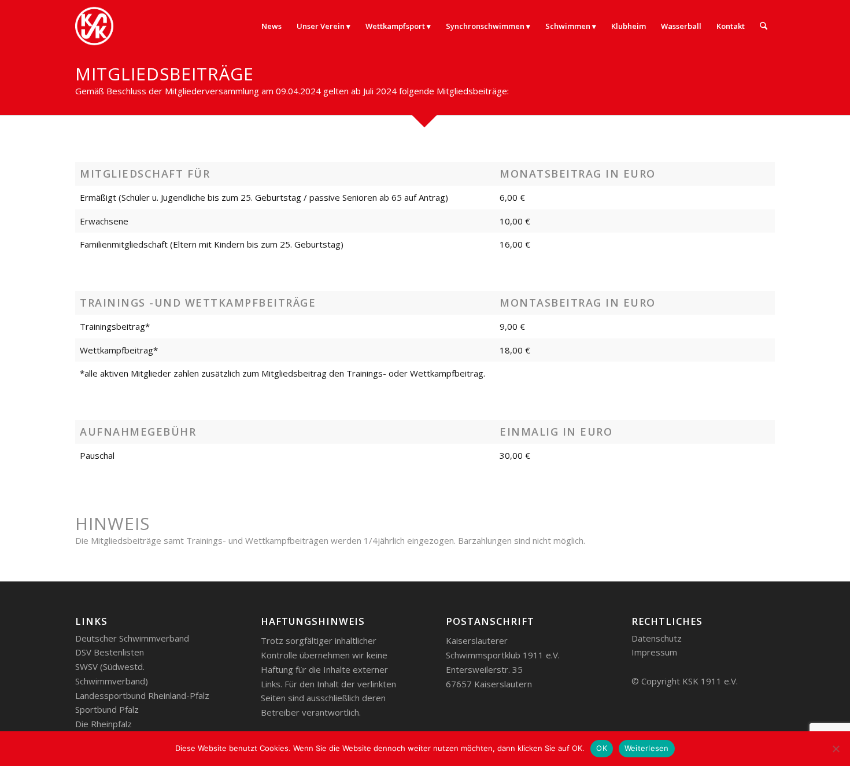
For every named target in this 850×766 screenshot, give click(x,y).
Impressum (654, 652)
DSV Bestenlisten (109, 652)
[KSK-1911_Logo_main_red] (101, 26)
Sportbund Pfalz (107, 709)
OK (601, 748)
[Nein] (835, 748)
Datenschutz (656, 638)
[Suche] (763, 26)
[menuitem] (271, 26)
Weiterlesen (646, 748)
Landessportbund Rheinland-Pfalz (142, 695)
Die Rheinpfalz (103, 724)
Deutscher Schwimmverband (132, 638)
